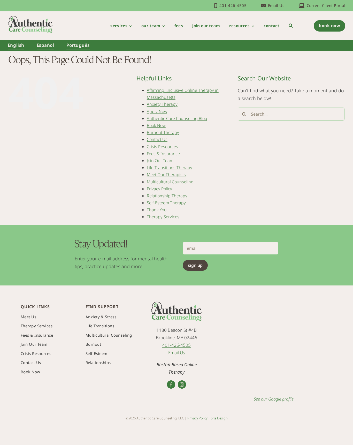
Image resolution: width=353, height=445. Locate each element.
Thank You (157, 210)
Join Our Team (160, 160)
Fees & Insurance (163, 153)
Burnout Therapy (163, 132)
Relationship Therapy (167, 196)
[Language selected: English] (339, 439)
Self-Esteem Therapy (166, 203)
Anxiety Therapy (162, 104)
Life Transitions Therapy (169, 167)
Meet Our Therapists (166, 174)
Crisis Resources (162, 146)
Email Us (176, 353)
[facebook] (171, 384)
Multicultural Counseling (170, 182)
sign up (195, 265)
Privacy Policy (159, 189)
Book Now (156, 125)
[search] (291, 26)
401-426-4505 (176, 345)
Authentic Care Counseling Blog (177, 118)
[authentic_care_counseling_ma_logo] (30, 17)
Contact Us (157, 139)
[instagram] (182, 384)
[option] (338, 439)
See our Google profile (274, 399)
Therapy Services (163, 217)
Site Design (219, 418)
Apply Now (157, 111)
